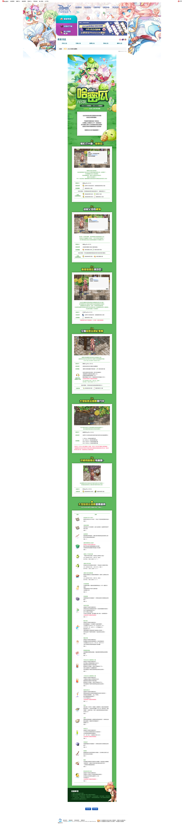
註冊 (181, 1)
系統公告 (105, 43)
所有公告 (64, 43)
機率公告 (119, 43)
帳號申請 (69, 19)
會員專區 (12, 1)
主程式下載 (68, 26)
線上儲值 (67, 31)
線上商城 (41, 1)
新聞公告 (92, 43)
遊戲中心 (18, 1)
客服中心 (30, 1)
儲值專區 (24, 1)
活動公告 (78, 43)
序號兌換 (35, 1)
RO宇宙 (46, 1)
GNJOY (5, 1)
